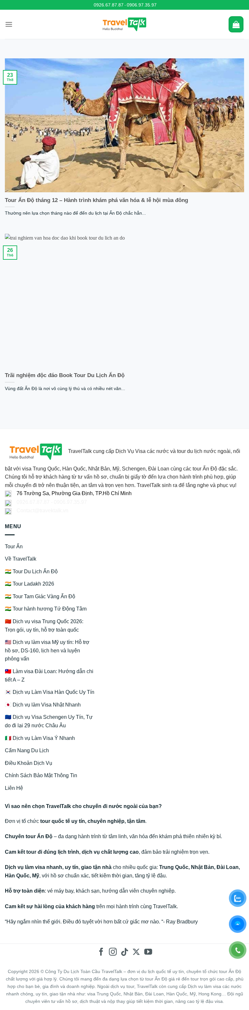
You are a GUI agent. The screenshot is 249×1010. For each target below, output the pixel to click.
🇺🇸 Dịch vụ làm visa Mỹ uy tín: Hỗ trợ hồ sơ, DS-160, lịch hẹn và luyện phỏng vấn (47, 650)
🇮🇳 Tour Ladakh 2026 (29, 584)
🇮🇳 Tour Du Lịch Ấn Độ (31, 571)
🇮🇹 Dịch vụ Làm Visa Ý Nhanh (40, 738)
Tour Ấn (14, 546)
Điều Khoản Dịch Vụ (28, 763)
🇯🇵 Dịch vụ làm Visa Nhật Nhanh (43, 704)
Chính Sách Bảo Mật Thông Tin (41, 775)
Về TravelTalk (20, 559)
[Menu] (9, 24)
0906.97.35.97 (142, 4)
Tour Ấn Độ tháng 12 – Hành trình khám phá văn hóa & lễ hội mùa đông (96, 200)
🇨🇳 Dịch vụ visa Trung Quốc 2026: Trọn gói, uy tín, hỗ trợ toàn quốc (44, 626)
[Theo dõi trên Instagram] (113, 952)
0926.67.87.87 (109, 4)
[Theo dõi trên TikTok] (124, 952)
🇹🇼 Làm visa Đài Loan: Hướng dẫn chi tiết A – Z (49, 676)
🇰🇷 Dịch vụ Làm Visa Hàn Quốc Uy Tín (49, 692)
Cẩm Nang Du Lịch (27, 750)
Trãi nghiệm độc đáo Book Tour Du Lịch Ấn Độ (64, 375)
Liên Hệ (14, 788)
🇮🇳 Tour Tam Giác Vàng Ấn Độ (40, 596)
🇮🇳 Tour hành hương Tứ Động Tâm (46, 609)
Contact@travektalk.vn (42, 510)
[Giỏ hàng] (236, 24)
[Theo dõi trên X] (136, 952)
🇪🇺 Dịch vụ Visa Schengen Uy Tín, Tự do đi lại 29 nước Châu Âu (49, 721)
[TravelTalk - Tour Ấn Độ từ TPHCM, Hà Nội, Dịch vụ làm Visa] (125, 24)
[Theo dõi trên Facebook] (101, 952)
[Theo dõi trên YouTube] (148, 952)
